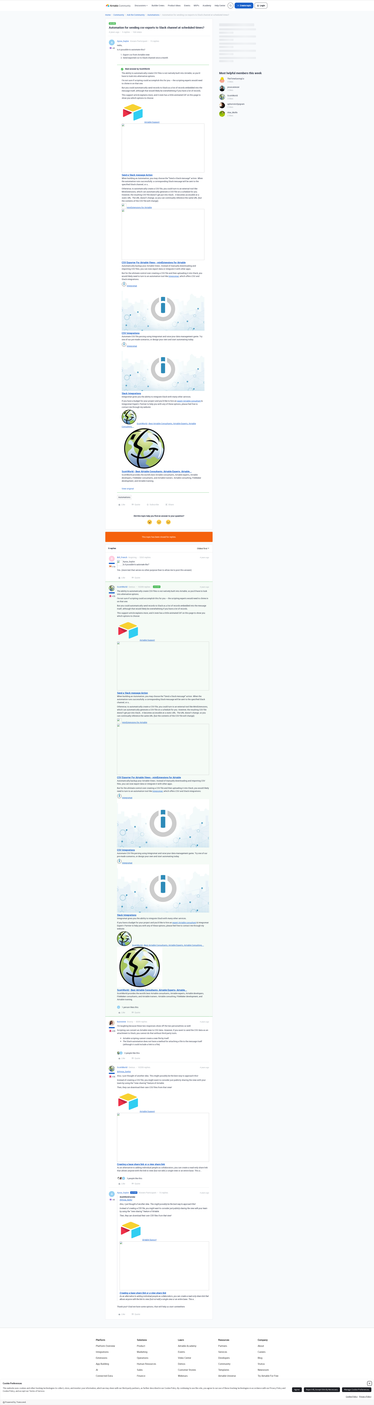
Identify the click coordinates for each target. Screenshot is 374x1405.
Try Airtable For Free (268, 1375)
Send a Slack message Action (137, 175)
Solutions (142, 1340)
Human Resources (146, 1363)
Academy (207, 5)
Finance (141, 1375)
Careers (261, 1351)
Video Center (184, 1357)
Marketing (142, 1351)
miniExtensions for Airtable (139, 207)
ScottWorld (122, 586)
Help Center (220, 5)
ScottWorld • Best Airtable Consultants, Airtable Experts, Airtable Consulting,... (168, 945)
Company (263, 1340)
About (261, 1346)
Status (261, 1363)
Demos (181, 1363)
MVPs (196, 5)
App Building (102, 1363)
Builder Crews (158, 5)
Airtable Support (152, 122)
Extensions (101, 1357)
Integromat (174, 276)
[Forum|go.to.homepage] (118, 5)
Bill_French (122, 557)
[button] (244, 5)
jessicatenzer (233, 87)
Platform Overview (105, 1346)
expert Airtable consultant (189, 401)
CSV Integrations (131, 333)
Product (141, 1346)
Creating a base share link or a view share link (141, 1164)
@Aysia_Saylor (124, 1071)
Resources (223, 1340)
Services (222, 1351)
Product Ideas (174, 5)
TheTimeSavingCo (235, 78)
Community (118, 14)
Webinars (183, 1375)
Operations (142, 1357)
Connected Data (104, 1375)
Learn (181, 1340)
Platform (100, 1340)
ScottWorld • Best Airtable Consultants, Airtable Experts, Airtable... (157, 471)
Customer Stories (187, 1369)
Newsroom (263, 1369)
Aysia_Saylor (123, 41)
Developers (224, 1357)
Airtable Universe (227, 1375)
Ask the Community (136, 14)
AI (97, 1369)
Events (187, 5)
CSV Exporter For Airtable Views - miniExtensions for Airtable (154, 262)
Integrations (102, 1351)
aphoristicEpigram (235, 104)
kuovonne (121, 1021)
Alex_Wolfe (232, 112)
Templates (223, 1369)
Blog (260, 1357)
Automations (153, 14)
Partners (222, 1346)
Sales (140, 1369)
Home (108, 14)
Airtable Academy (187, 1346)
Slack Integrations (131, 393)
